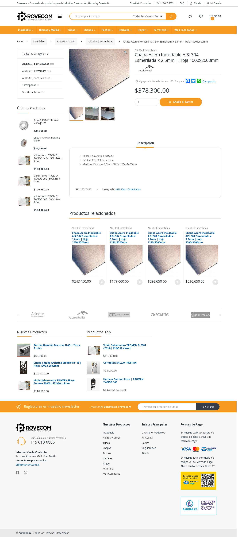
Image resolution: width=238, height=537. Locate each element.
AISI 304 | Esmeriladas (100, 41)
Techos (105, 30)
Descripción (145, 143)
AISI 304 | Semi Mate (36, 78)
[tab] (145, 144)
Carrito (145, 442)
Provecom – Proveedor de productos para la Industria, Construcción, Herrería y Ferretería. (63, 3)
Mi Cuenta (215, 3)
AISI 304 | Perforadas (36, 70)
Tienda (197, 3)
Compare (179, 81)
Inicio (20, 41)
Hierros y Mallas (49, 30)
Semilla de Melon (33, 92)
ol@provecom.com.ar (27, 464)
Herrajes (124, 30)
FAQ (182, 3)
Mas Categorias (184, 30)
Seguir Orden (149, 448)
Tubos (71, 30)
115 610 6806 (166, 3)
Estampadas (30, 85)
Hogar (141, 30)
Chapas (88, 30)
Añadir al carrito (183, 101)
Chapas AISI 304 (66, 41)
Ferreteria (160, 30)
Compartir (209, 81)
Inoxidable (24, 30)
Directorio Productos (140, 3)
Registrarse (208, 406)
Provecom (24, 533)
